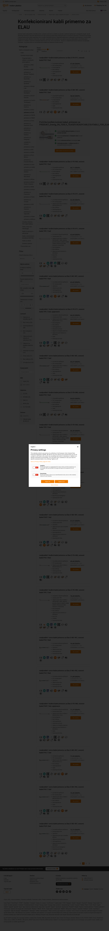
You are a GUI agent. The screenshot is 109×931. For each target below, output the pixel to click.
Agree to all (61, 481)
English (33, 446)
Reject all (47, 481)
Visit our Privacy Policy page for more (40, 461)
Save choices (54, 485)
